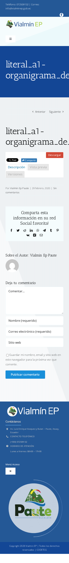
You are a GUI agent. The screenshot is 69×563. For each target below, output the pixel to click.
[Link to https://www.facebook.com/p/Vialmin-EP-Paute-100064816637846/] (61, 15)
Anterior (40, 111)
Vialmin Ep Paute (19, 188)
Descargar (54, 155)
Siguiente (55, 111)
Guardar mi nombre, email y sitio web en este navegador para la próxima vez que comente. (33, 359)
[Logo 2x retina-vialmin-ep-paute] (24, 22)
